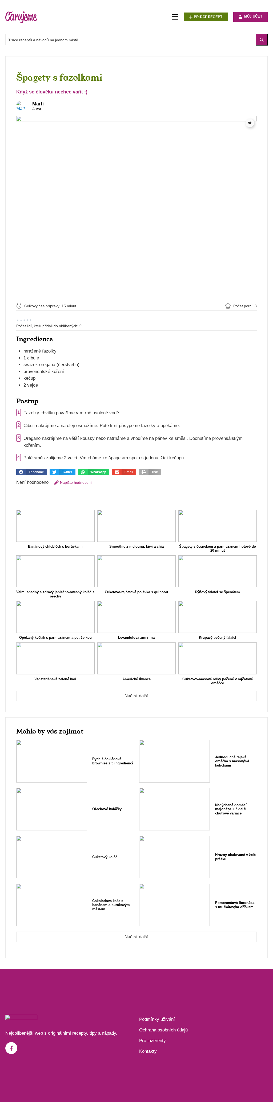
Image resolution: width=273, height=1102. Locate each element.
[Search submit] (262, 40)
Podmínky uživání (157, 1019)
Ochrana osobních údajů (163, 1030)
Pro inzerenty (152, 1040)
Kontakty (148, 1051)
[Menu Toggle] (175, 17)
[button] (31, 472)
